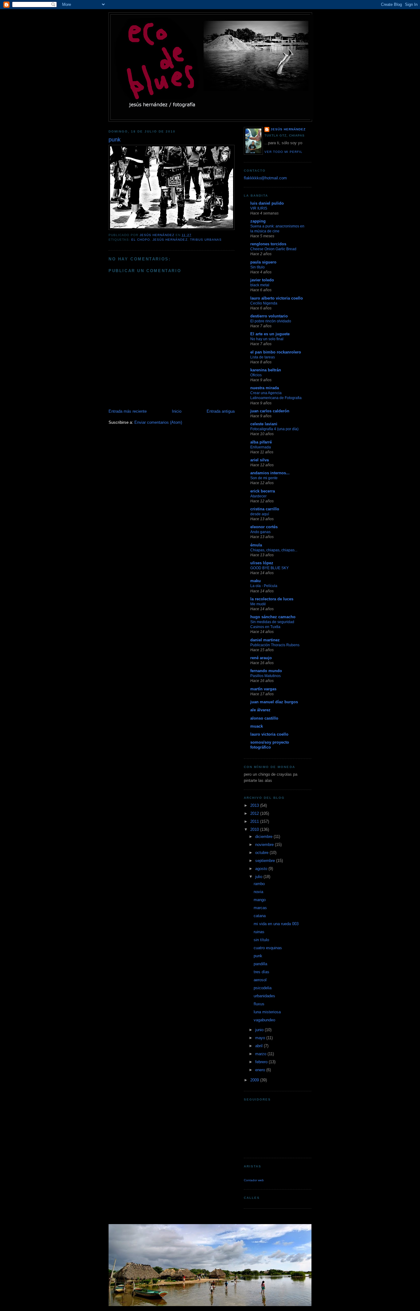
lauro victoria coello (269, 734)
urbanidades (264, 996)
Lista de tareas (262, 357)
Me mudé (258, 604)
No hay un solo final (266, 339)
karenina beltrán (265, 370)
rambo (259, 883)
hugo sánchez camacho (272, 617)
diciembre (264, 836)
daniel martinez (265, 640)
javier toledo (262, 280)
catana (260, 915)
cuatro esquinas (268, 947)
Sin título (257, 267)
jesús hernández (170, 239)
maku (255, 580)
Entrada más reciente (128, 411)
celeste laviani (263, 424)
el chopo (140, 239)
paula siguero (263, 262)
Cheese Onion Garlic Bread (273, 249)
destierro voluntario (269, 316)
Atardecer (258, 496)
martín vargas (263, 689)
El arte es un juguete (270, 334)
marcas (260, 907)
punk (258, 956)
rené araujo (261, 658)
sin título (261, 939)
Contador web (254, 1180)
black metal (259, 285)
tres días (261, 972)
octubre (262, 852)
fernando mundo (266, 670)
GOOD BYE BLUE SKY (269, 568)
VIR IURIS (258, 208)
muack (256, 726)
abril (259, 1045)
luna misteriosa (267, 1012)
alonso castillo (264, 718)
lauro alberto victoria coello (276, 298)
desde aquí (259, 514)
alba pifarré (261, 442)
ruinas (259, 931)
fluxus (259, 1004)
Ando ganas (260, 532)
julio (259, 876)
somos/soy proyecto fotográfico (269, 744)
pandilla (260, 964)
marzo (261, 1054)
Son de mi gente (264, 478)
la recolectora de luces (271, 599)
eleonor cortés (264, 527)
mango (260, 899)
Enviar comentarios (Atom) (158, 422)
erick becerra (262, 491)
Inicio (176, 411)
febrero (262, 1062)
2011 (255, 821)
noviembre (265, 844)
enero (260, 1070)
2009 (255, 1080)
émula (256, 545)
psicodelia (262, 988)
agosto (261, 868)
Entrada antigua (221, 411)
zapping (258, 221)
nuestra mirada (264, 388)
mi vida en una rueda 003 (276, 923)
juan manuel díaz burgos (274, 702)
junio (260, 1029)
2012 (255, 813)
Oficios (256, 375)
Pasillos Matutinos (265, 676)
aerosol (260, 980)
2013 (255, 805)
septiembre (265, 860)
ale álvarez (260, 710)
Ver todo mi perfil (283, 151)
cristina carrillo (264, 509)
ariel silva (259, 460)
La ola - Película (263, 586)
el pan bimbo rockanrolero (275, 352)
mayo (260, 1037)
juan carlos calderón (269, 411)
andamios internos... (270, 473)
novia (258, 891)
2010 (255, 829)
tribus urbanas (206, 239)
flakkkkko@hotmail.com (265, 178)
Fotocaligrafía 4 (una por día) (274, 429)
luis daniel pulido (267, 203)
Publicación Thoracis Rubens (274, 645)
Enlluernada (260, 447)
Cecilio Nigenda (263, 303)
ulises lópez (261, 563)
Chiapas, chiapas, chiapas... (273, 550)
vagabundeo (264, 1020)
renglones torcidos (268, 244)
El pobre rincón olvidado (270, 321)
